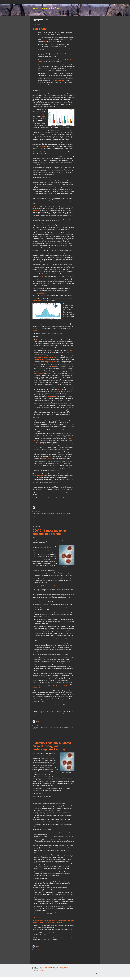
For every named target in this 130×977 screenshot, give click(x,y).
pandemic (56, 727)
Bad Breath (40, 29)
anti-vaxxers (43, 513)
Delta (37, 340)
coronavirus (54, 513)
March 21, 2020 (36, 739)
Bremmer (70, 54)
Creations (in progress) (67, 12)
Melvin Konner (47, 967)
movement (39, 475)
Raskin (45, 41)
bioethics (49, 513)
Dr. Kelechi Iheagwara (58, 80)
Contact (76, 12)
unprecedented (38, 373)
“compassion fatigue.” (50, 361)
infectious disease (50, 515)
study (34, 150)
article (42, 116)
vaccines (34, 516)
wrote (47, 264)
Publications (50, 12)
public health (62, 515)
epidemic (34, 515)
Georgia (56, 357)
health (43, 515)
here (49, 396)
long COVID (68, 350)
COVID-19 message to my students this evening (49, 532)
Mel (38, 507)
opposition (35, 210)
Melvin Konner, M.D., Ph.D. (46, 7)
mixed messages (42, 293)
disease (68, 513)
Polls (33, 207)
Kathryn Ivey (46, 70)
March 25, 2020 (36, 526)
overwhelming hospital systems (44, 357)
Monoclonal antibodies (40, 444)
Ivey (71, 48)
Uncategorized (37, 511)
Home (33, 12)
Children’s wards (38, 359)
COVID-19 (59, 513)
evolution (39, 515)
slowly (36, 325)
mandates (57, 515)
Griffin (49, 379)
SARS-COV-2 (69, 515)
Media (57, 12)
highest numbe (36, 300)
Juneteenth (54, 131)
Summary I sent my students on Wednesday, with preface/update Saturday (51, 746)
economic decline (49, 727)
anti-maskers (37, 513)
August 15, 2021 (36, 24)
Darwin (64, 513)
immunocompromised (49, 437)
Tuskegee (43, 146)
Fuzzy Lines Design (40, 970)
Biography (39, 12)
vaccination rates (42, 421)
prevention (61, 727)
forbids (59, 389)
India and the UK (46, 458)
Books (44, 12)
